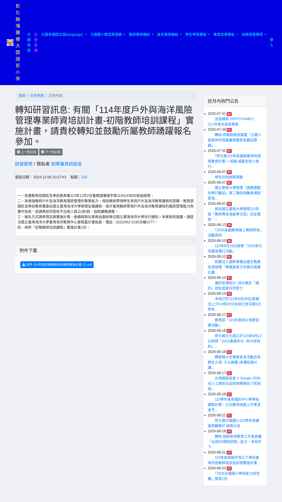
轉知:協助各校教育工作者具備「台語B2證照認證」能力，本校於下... (235, 442)
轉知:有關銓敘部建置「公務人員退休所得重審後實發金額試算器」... (235, 140)
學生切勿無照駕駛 (229, 177)
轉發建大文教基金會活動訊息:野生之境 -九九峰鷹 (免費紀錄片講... (235, 362)
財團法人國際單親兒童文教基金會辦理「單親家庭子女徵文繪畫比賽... (234, 267)
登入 (271, 42)
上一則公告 (28, 152)
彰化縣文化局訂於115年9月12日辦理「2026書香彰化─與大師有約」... (235, 341)
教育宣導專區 (224, 34)
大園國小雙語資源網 (106, 34)
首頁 (22, 95)
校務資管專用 (253, 34)
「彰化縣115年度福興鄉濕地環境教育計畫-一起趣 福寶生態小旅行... (234, 161)
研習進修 (24, 164)
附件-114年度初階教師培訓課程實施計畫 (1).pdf (58, 264)
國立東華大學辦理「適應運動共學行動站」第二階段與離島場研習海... (234, 193)
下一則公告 (52, 152)
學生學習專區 (196, 34)
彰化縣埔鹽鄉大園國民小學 (18, 42)
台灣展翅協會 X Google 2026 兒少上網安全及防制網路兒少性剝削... (234, 383)
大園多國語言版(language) (62, 34)
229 (84, 177)
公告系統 (36, 42)
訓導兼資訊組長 (66, 164)
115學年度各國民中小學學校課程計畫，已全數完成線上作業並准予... (234, 404)
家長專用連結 (168, 34)
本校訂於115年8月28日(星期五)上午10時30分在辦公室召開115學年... (234, 304)
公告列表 (37, 95)
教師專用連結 (140, 34)
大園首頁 (29, 42)
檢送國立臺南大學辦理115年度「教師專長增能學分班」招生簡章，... (234, 214)
